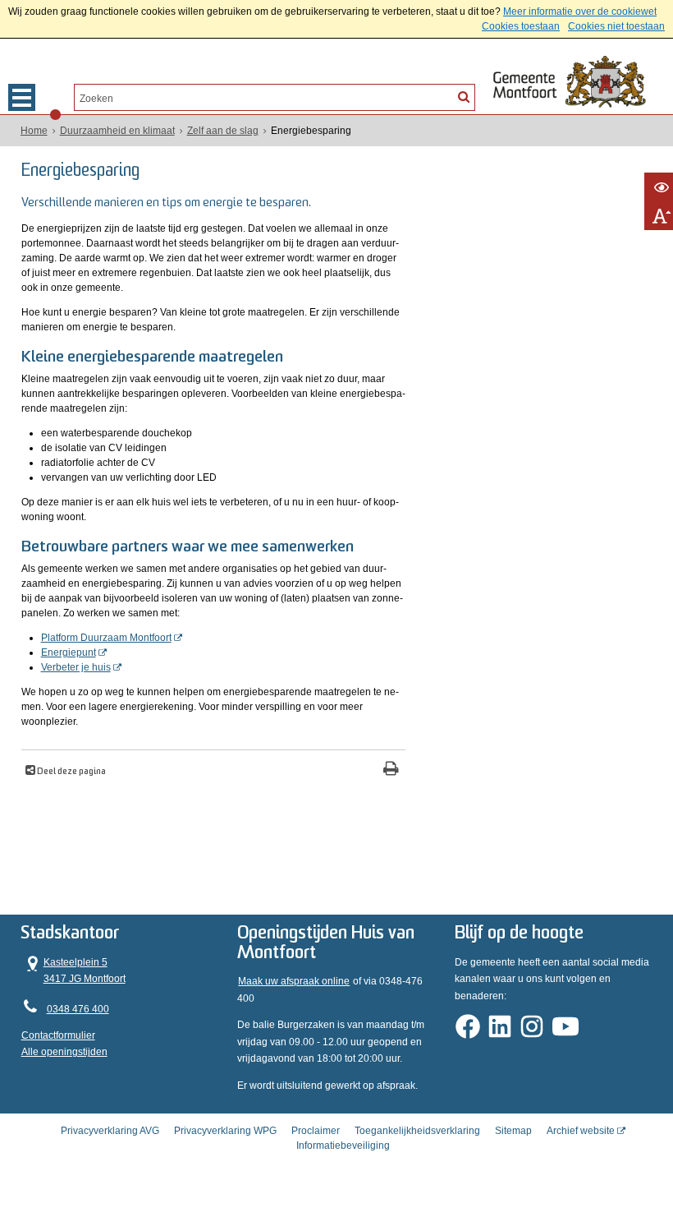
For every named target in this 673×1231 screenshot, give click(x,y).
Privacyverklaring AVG (110, 1130)
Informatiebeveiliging (343, 1145)
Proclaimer (315, 1130)
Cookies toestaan (521, 26)
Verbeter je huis (76, 667)
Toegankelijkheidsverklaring (417, 1130)
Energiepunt (68, 652)
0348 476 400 (78, 1009)
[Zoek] (463, 96)
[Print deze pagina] (391, 770)
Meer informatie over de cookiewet (580, 11)
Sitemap (513, 1130)
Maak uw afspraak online (294, 981)
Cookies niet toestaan (616, 26)
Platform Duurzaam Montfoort (106, 637)
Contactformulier (58, 1035)
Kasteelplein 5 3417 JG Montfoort (73, 969)
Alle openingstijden (64, 1052)
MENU (21, 97)
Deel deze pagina (70, 772)
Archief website (581, 1130)
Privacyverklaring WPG (225, 1130)
